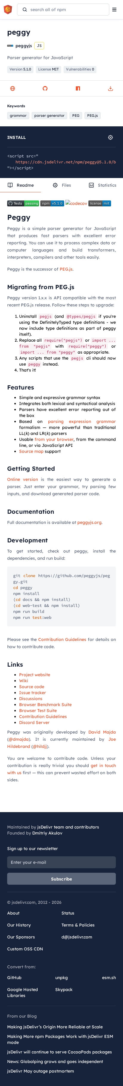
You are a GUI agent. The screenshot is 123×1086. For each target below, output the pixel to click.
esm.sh (109, 977)
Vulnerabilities (80, 69)
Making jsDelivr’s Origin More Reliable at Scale (55, 1027)
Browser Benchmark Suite (45, 704)
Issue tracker (32, 692)
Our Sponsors (21, 937)
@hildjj (40, 746)
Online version (22, 479)
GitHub (14, 977)
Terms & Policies (78, 925)
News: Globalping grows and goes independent (55, 1061)
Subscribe (61, 879)
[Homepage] (12, 88)
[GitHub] (45, 88)
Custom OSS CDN (25, 949)
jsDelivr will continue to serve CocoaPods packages (59, 1052)
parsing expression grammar (82, 421)
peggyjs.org (89, 522)
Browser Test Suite (38, 710)
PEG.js (66, 269)
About (13, 913)
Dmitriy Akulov (47, 833)
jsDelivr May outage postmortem (40, 1071)
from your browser (54, 439)
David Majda (102, 732)
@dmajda (19, 739)
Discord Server (34, 722)
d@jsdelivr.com (76, 937)
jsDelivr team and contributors (68, 827)
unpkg (61, 977)
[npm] (78, 88)
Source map (31, 451)
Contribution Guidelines (62, 639)
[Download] (110, 88)
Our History (19, 925)
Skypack (64, 989)
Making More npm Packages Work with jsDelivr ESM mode (60, 1039)
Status (67, 913)
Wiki (23, 680)
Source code (31, 686)
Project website (34, 674)
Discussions (30, 698)
